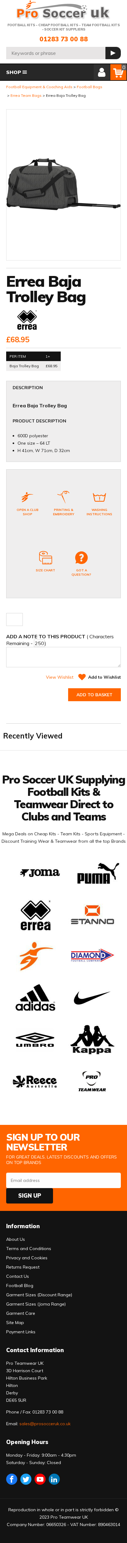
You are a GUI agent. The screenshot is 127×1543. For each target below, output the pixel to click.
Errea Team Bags (26, 95)
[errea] (26, 320)
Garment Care (20, 1313)
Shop (13, 72)
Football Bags (89, 86)
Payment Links (20, 1332)
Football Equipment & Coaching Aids (39, 86)
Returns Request (22, 1267)
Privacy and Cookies (26, 1258)
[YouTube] (40, 1479)
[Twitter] (25, 1479)
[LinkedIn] (54, 1479)
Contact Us (17, 1276)
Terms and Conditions (28, 1248)
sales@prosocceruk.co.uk (45, 1423)
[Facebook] (11, 1479)
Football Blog (19, 1285)
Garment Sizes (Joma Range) (36, 1304)
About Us (15, 1239)
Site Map (15, 1322)
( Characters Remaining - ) (60, 639)
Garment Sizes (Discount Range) (39, 1295)
